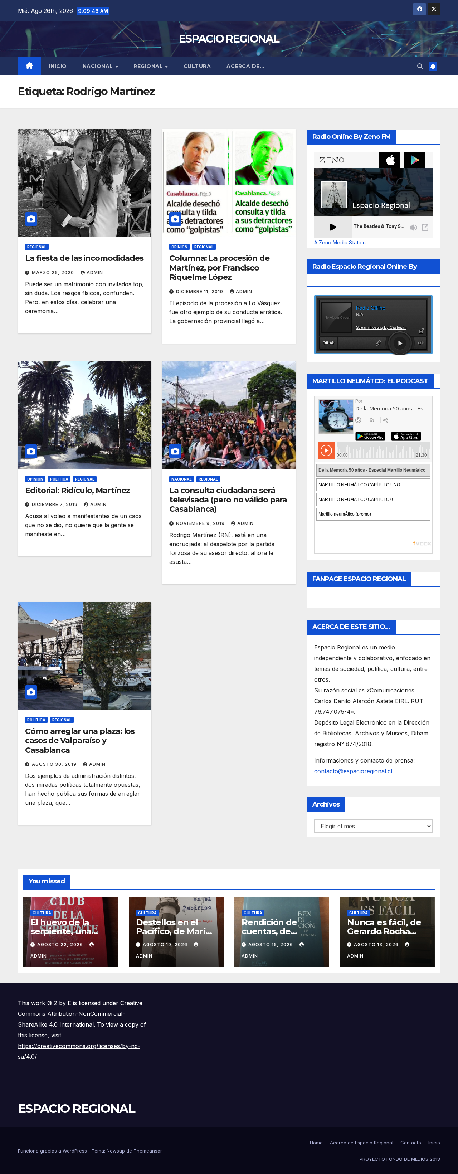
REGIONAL (149, 66)
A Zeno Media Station (340, 242)
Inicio (58, 66)
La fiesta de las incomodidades (84, 258)
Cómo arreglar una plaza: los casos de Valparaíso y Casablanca (80, 740)
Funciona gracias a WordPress (53, 1151)
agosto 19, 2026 (166, 944)
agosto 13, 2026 (377, 944)
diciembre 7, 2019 (55, 504)
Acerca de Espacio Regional (361, 1142)
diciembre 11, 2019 (200, 291)
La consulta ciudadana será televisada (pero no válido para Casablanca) (228, 500)
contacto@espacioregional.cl (353, 771)
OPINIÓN (179, 247)
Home (316, 1142)
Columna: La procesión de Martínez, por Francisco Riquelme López (219, 267)
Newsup (116, 1151)
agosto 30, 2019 (55, 764)
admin (95, 272)
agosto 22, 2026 (60, 944)
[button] (420, 66)
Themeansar (147, 1151)
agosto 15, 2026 (271, 944)
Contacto (410, 1142)
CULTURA (197, 66)
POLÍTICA (59, 479)
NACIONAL (99, 66)
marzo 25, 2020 (53, 272)
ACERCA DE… (245, 66)
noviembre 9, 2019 (201, 523)
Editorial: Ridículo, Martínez (77, 490)
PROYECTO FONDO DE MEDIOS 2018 (400, 1159)
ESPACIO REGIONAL (229, 38)
